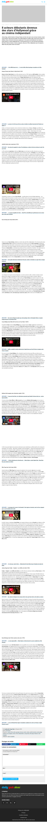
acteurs (14, 733)
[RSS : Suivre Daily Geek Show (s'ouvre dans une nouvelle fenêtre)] (10, 802)
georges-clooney (19, 732)
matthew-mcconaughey (7, 733)
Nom (4, 768)
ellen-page (32, 733)
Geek (9, 736)
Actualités (12, 736)
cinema (9, 732)
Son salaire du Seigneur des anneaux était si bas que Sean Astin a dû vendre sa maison (26, 596)
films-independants (20, 733)
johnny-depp (39, 732)
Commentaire (6, 754)
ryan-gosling (26, 733)
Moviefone (8, 730)
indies (28, 732)
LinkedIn (14, 744)
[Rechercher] (42, 2)
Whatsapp (41, 744)
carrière (24, 732)
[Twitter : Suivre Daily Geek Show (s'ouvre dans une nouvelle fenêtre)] (14, 802)
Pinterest (23, 744)
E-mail (4, 773)
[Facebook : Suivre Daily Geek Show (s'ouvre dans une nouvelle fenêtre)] (3, 802)
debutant (36, 733)
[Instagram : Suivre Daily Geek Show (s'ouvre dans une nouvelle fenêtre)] (7, 802)
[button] (44, 1)
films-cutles (13, 732)
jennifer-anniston (33, 732)
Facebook (6, 744)
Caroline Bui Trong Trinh (9, 729)
